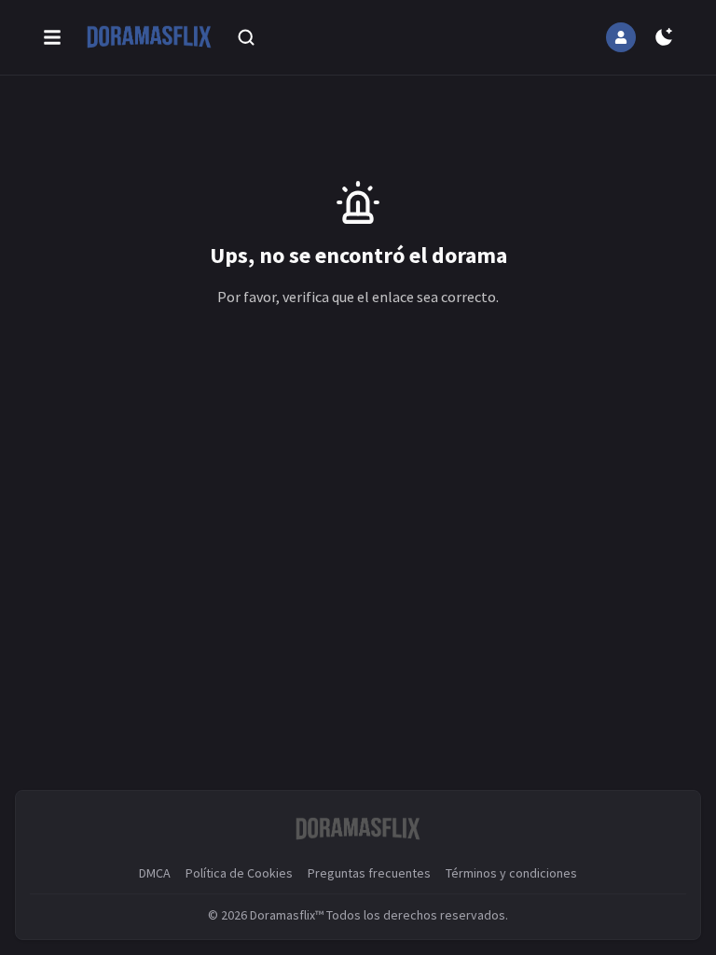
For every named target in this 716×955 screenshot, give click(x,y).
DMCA (155, 873)
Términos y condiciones (511, 873)
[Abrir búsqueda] (246, 37)
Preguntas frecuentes (369, 873)
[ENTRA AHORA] (621, 37)
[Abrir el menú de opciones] (52, 37)
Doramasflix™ (287, 915)
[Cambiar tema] (664, 37)
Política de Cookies (239, 873)
